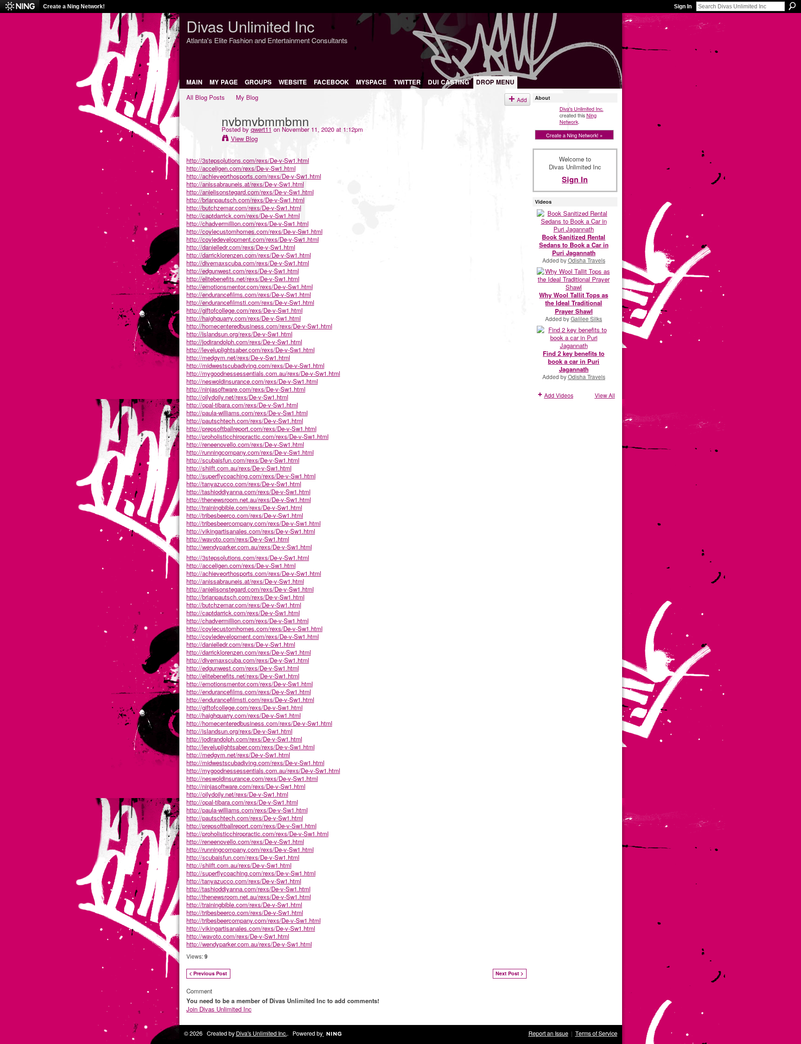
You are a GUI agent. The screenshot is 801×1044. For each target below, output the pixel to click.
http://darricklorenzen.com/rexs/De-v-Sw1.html (248, 255)
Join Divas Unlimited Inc (219, 1009)
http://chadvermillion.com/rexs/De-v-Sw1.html (247, 223)
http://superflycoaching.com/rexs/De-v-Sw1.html (251, 475)
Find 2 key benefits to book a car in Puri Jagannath (573, 361)
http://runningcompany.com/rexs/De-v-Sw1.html (250, 452)
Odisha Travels (586, 260)
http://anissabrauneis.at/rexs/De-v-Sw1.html (245, 184)
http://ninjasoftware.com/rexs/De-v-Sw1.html (245, 389)
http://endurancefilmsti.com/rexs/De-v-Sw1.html (250, 302)
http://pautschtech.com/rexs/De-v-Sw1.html (244, 420)
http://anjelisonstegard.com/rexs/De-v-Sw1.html (250, 191)
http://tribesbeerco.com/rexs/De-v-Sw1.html (244, 515)
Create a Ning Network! (74, 6)
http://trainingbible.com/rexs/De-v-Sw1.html (244, 507)
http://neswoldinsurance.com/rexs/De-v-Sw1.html (252, 381)
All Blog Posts (205, 97)
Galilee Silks (586, 318)
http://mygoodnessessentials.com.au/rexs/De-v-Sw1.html (263, 373)
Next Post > (509, 973)
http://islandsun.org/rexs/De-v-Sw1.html (239, 333)
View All (605, 395)
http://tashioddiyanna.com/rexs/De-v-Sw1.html (248, 491)
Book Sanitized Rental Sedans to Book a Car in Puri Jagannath (574, 244)
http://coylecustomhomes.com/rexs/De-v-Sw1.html (254, 231)
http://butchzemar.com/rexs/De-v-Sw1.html (243, 207)
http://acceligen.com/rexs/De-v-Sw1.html (241, 168)
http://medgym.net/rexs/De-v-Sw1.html (238, 357)
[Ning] (19, 6)
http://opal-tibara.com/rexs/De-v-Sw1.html (242, 404)
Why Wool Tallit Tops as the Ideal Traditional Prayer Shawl (573, 302)
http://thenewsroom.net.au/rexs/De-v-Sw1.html (248, 499)
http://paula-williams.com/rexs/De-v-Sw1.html (247, 412)
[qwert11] (201, 139)
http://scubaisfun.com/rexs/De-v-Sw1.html (242, 460)
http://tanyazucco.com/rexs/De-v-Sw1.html (243, 483)
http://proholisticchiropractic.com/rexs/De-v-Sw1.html (257, 436)
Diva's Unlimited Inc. (581, 108)
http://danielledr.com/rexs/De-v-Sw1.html (240, 247)
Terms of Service (596, 1033)
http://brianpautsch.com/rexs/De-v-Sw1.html (245, 199)
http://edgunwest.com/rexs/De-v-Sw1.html (242, 270)
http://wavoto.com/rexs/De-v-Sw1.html (237, 539)
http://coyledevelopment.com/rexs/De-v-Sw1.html (252, 239)
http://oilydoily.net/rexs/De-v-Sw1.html (237, 397)
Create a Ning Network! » (574, 135)
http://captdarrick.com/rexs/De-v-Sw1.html (243, 215)
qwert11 (261, 129)
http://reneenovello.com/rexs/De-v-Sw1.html (245, 444)
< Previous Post (208, 973)
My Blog (247, 97)
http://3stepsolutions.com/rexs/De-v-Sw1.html (247, 160)
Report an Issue (548, 1033)
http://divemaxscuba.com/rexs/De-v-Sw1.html (247, 262)
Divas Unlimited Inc (250, 26)
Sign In (683, 6)
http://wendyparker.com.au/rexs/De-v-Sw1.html (249, 546)
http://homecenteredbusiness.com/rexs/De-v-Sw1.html (259, 326)
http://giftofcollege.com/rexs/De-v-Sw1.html (244, 310)
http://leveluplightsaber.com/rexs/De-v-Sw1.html (250, 349)
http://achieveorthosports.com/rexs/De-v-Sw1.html (253, 176)
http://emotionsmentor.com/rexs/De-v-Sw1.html (249, 286)
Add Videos (558, 395)
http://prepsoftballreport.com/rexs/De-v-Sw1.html (251, 428)
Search (792, 6)
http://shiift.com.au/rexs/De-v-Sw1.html (239, 468)
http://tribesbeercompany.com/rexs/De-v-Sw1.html (253, 523)
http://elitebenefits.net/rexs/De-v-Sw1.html (242, 278)
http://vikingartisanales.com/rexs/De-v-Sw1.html (250, 531)
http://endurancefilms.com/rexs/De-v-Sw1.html (248, 294)
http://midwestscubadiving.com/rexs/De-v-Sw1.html (255, 365)
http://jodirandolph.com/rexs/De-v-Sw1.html (244, 341)
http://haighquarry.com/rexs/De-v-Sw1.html (243, 318)
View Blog (244, 138)
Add (522, 99)
